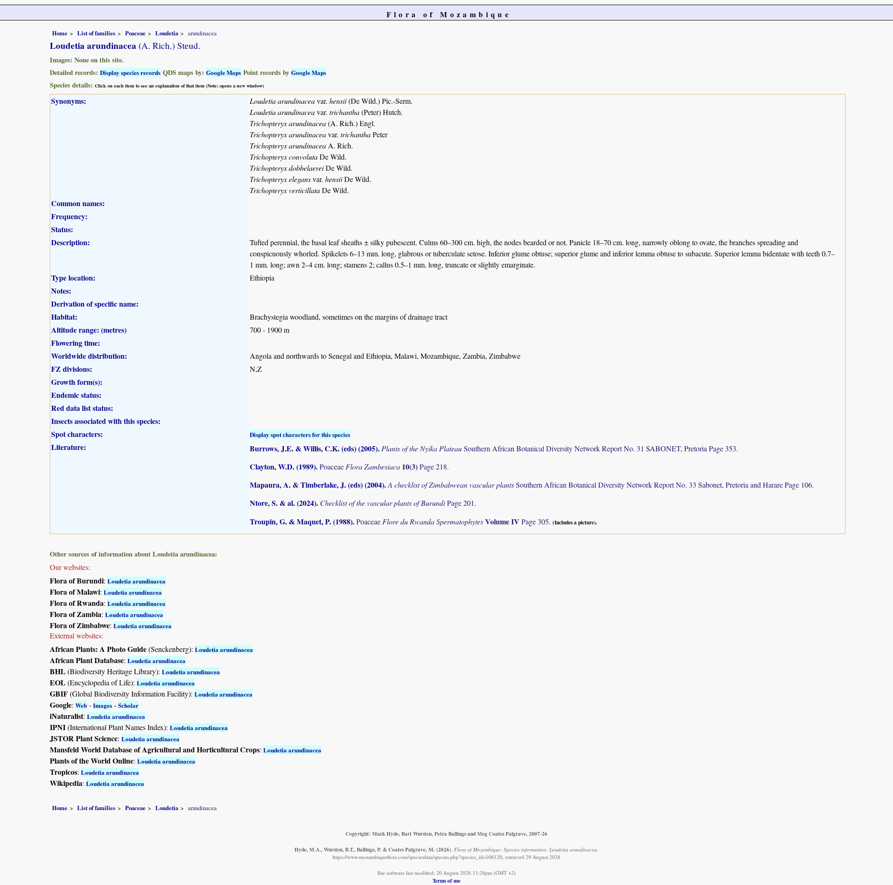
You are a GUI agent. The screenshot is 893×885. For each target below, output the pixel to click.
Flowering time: (75, 342)
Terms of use (446, 881)
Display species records (130, 72)
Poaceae (135, 33)
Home (59, 33)
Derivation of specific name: (95, 303)
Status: (62, 229)
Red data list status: (82, 407)
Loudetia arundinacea (136, 581)
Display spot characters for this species (300, 434)
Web (81, 705)
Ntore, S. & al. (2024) (283, 502)
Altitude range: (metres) (89, 329)
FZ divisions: (71, 368)
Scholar (128, 705)
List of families (96, 33)
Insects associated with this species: (105, 421)
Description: (70, 242)
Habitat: (64, 316)
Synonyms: (68, 100)
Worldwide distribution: (89, 355)
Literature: (68, 447)
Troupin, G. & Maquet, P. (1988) (301, 521)
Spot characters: (77, 434)
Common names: (78, 203)
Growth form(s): (76, 381)
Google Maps (223, 72)
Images (102, 705)
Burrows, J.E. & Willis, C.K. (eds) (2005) (314, 448)
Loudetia (166, 33)
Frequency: (69, 216)
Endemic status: (76, 394)
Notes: (61, 290)
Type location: (73, 277)
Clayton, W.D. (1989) (283, 466)
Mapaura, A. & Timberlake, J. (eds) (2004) (317, 484)
